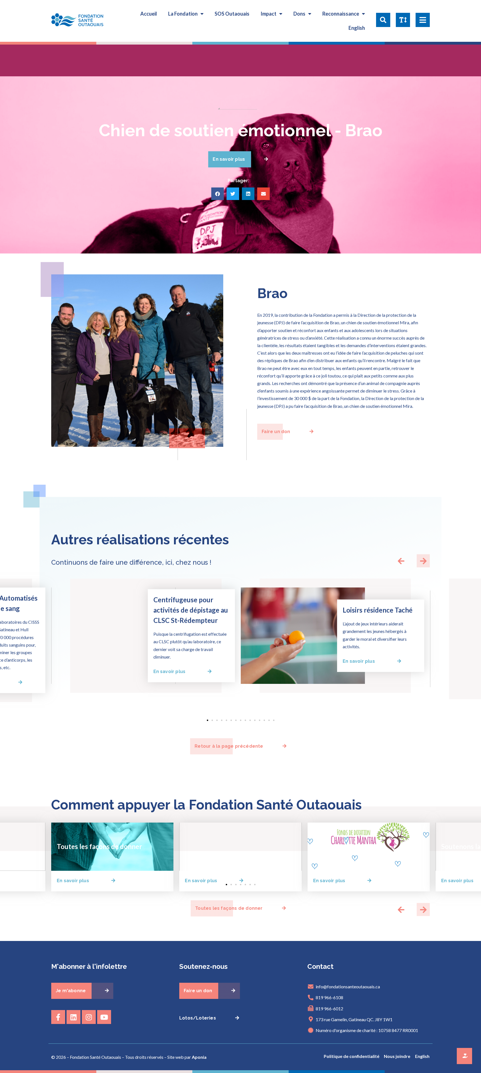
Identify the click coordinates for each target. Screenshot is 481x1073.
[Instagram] (89, 1017)
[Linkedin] (73, 1017)
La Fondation (183, 14)
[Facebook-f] (58, 1017)
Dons (299, 14)
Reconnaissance (340, 14)
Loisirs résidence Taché (378, 610)
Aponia (199, 1057)
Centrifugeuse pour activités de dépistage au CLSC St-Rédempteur (190, 610)
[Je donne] (464, 1056)
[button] (383, 21)
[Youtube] (104, 1017)
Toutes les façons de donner (99, 846)
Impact (268, 14)
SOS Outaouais (232, 14)
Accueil (148, 14)
